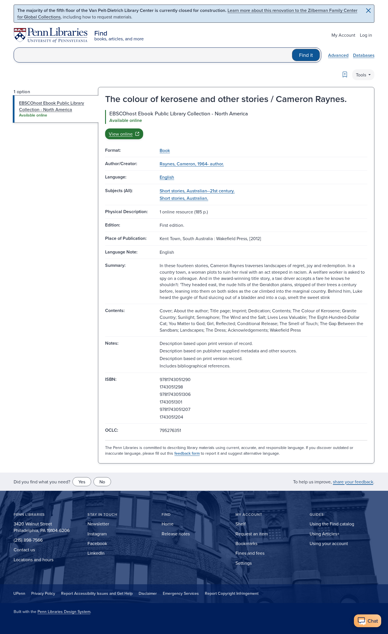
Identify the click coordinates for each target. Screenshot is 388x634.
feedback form (187, 453)
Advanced (338, 55)
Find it (306, 55)
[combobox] (153, 55)
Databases (363, 55)
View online (121, 134)
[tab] (56, 109)
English (167, 177)
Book (165, 150)
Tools (361, 75)
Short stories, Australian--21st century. (197, 191)
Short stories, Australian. (184, 198)
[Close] (368, 10)
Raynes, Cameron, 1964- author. (192, 164)
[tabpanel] (236, 124)
